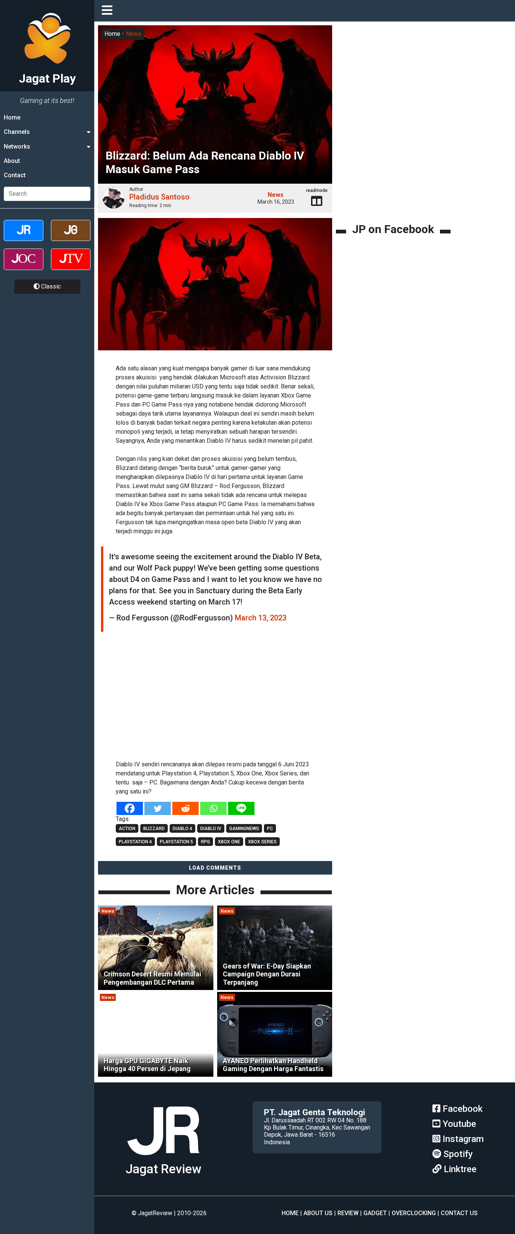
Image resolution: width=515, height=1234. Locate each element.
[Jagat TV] (70, 265)
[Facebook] (129, 808)
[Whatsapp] (213, 808)
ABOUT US (318, 1213)
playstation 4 (135, 841)
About (12, 160)
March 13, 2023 (261, 617)
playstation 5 (176, 841)
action (127, 828)
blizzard (154, 828)
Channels (17, 131)
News (133, 33)
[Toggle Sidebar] (109, 11)
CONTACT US (459, 1213)
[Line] (241, 808)
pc (270, 828)
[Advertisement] (215, 699)
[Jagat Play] (163, 1158)
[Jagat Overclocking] (23, 265)
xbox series (262, 841)
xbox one (229, 841)
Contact (15, 175)
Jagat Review (163, 1169)
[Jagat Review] (23, 237)
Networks (17, 146)
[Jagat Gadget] (70, 237)
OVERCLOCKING (414, 1213)
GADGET (375, 1213)
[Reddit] (185, 808)
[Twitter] (157, 808)
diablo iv (210, 828)
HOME (290, 1213)
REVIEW (348, 1213)
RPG (205, 841)
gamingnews (244, 828)
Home (12, 117)
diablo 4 (182, 828)
